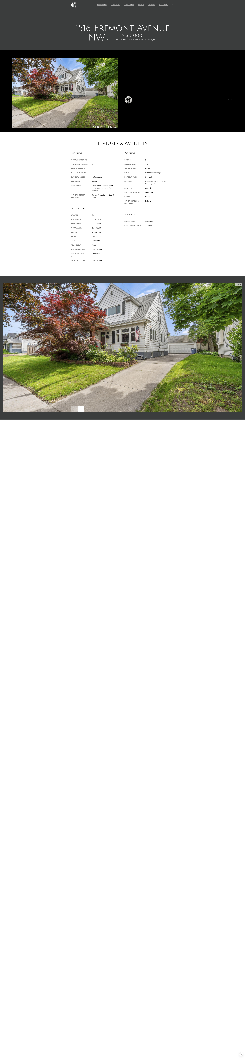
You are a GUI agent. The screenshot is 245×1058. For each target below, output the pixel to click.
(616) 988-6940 (163, 4)
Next (81, 409)
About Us (141, 4)
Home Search (115, 4)
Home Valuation (129, 4)
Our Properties (102, 4)
